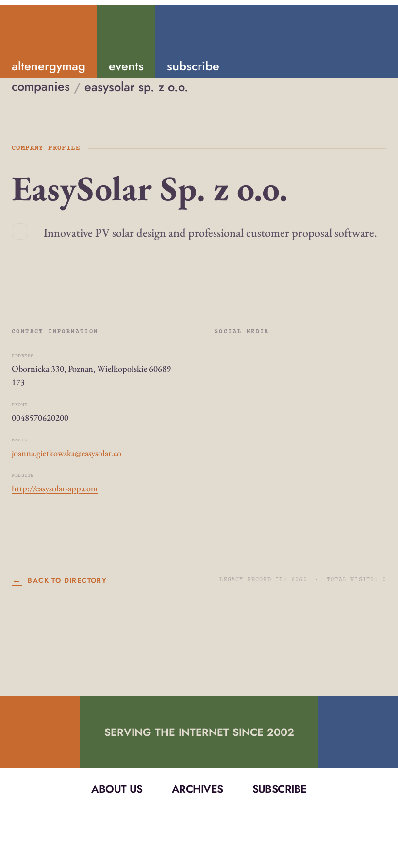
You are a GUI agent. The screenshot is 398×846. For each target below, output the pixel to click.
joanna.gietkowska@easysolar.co (66, 452)
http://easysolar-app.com (55, 488)
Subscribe (279, 789)
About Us (117, 789)
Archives (197, 789)
